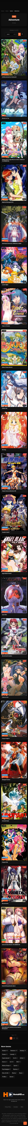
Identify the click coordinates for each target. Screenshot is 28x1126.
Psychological (6, 1069)
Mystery (16, 1069)
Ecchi (15, 1058)
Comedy (13, 1054)
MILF (18, 1062)
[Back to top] (25, 1123)
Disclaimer (15, 1106)
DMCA (22, 1106)
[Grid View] (19, 34)
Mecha (14, 1073)
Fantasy (23, 1050)
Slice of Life (5, 1073)
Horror (4, 1062)
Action (22, 1058)
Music (21, 1073)
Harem (12, 1076)
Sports (16, 1065)
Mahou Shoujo (6, 1065)
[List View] (22, 34)
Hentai (5, 1050)
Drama (4, 1054)
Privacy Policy (8, 1106)
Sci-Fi (12, 1062)
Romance (13, 1050)
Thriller (4, 1076)
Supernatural (6, 1058)
